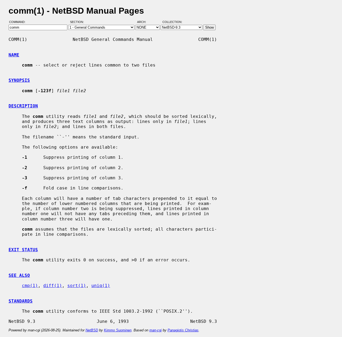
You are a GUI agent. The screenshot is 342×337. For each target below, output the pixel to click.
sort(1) (76, 285)
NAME (14, 54)
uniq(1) (100, 285)
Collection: (172, 22)
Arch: (144, 22)
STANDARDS (21, 301)
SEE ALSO (19, 275)
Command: (19, 22)
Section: (78, 22)
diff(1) (52, 285)
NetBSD (92, 330)
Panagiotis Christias (183, 330)
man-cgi (155, 330)
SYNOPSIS (19, 80)
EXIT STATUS (23, 249)
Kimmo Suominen (117, 330)
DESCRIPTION (23, 106)
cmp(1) (30, 285)
